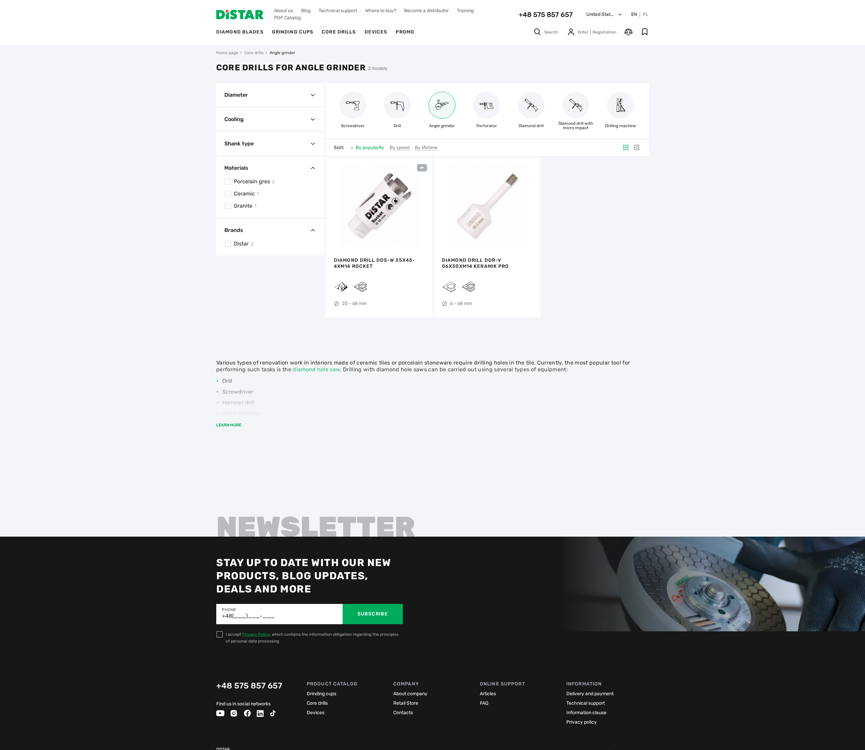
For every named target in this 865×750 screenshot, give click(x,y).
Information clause (586, 713)
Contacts (403, 713)
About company (410, 694)
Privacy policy (581, 722)
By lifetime (426, 147)
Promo (405, 32)
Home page (227, 52)
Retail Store (405, 703)
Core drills (339, 32)
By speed (400, 147)
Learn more (228, 425)
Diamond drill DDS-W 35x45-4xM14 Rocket (374, 263)
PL (645, 14)
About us (283, 11)
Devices (376, 32)
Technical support (338, 11)
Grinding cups (293, 32)
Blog (306, 11)
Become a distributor (426, 11)
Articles (488, 694)
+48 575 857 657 (546, 14)
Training (465, 11)
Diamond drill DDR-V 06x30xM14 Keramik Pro (475, 263)
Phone (229, 610)
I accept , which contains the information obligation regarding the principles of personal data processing (312, 637)
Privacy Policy (256, 634)
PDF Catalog (287, 18)
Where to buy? (380, 11)
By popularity (370, 147)
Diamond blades (240, 32)
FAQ (484, 703)
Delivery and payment (590, 694)
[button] (334, 206)
